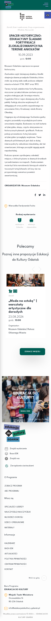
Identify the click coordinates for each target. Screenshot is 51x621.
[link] (47, 15)
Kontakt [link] (9, 569)
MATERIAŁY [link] (9, 528)
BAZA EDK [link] (9, 549)
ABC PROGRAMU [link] (12, 491)
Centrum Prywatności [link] (15, 564)
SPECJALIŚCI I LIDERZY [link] (14, 507)
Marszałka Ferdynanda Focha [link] (22, 206)
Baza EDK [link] (25, 411)
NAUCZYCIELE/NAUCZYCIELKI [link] (18, 512)
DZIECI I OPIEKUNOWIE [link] (14, 522)
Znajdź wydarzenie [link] (18, 449)
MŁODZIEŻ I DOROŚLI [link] (14, 517)
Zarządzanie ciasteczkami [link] (22, 466)
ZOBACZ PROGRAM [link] (13, 486)
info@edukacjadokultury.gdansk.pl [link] (24, 608)
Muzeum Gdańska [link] (30, 186)
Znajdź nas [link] (14, 458)
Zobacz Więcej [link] (32, 351)
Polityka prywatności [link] (15, 559)
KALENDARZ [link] (10, 543)
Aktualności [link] (11, 554)
